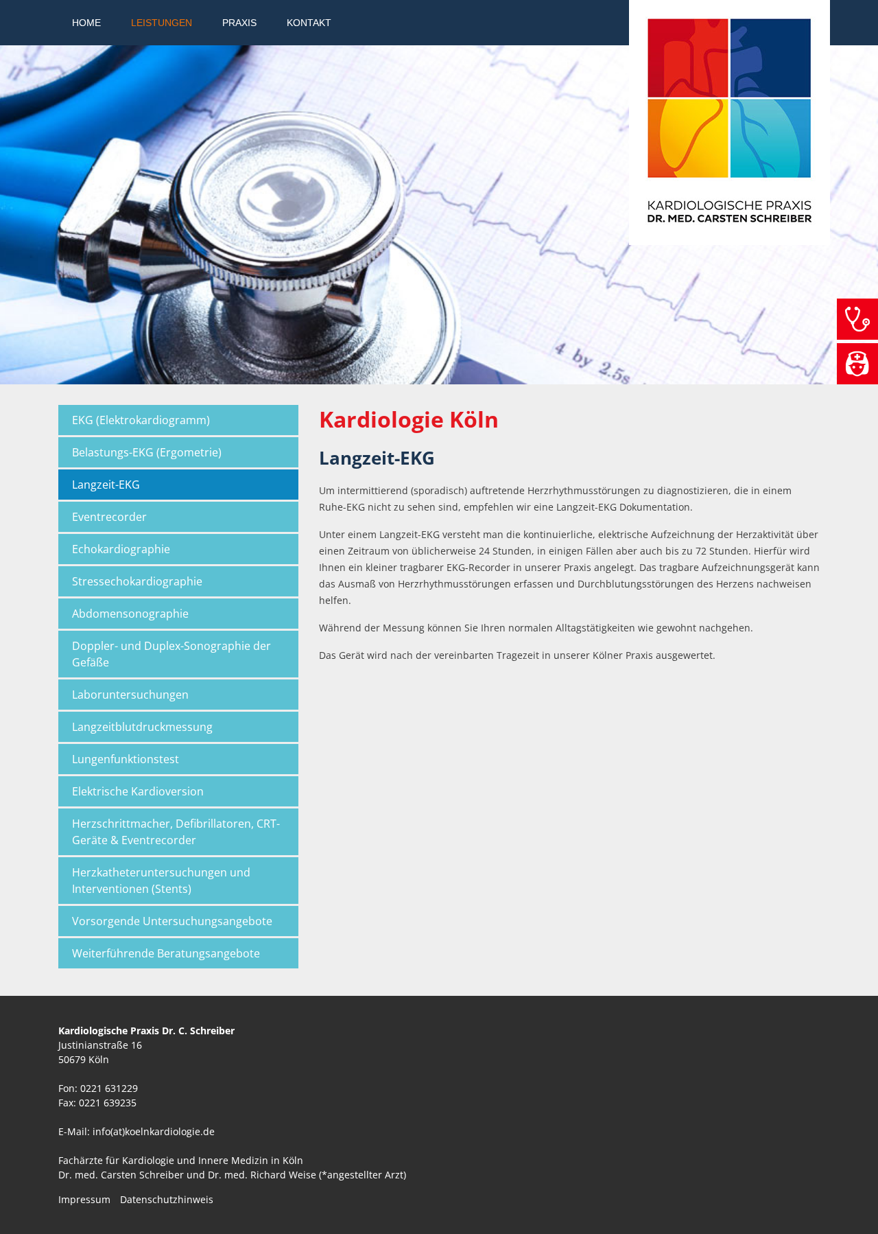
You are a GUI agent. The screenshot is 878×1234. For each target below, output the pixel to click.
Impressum (84, 1199)
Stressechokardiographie (137, 581)
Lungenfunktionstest (125, 759)
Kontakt (309, 22)
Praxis (239, 22)
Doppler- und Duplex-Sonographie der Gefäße (171, 654)
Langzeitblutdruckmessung (142, 726)
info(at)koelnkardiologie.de (154, 1131)
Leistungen (161, 22)
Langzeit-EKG (106, 484)
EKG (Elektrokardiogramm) (141, 420)
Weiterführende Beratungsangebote (166, 953)
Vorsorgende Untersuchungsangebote (172, 921)
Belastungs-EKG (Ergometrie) (147, 452)
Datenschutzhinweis (166, 1199)
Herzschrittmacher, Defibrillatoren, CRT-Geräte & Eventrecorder (176, 832)
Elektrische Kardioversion (138, 791)
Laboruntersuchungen (130, 694)
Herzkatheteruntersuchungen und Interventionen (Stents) (161, 880)
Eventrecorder (109, 516)
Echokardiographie (121, 549)
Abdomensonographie (130, 613)
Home (86, 22)
